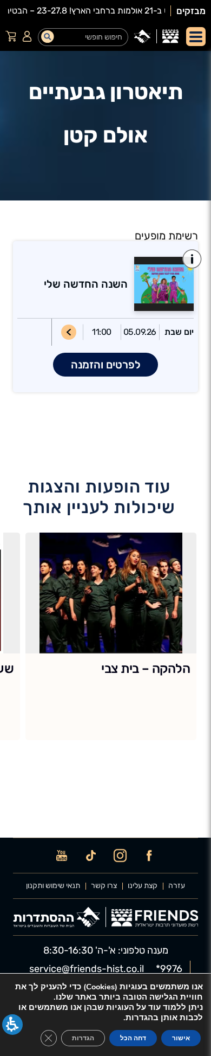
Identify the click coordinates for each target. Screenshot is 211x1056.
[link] (170, 36)
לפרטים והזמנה (106, 364)
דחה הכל (133, 1038)
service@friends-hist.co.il (86, 969)
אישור (181, 1038)
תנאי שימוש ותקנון (53, 886)
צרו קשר (104, 886)
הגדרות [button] (83, 1038)
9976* (169, 969)
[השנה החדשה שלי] (161, 284)
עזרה (176, 886)
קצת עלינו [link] (142, 886)
